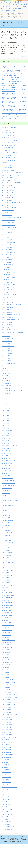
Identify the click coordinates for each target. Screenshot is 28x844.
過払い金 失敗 (5, 415)
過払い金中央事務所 (7, 540)
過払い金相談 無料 (6, 622)
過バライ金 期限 (6, 267)
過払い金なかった (6, 510)
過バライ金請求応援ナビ (8, 361)
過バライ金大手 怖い (7, 312)
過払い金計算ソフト (7, 645)
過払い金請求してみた (7, 727)
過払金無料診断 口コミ (8, 804)
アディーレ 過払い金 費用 (8, 135)
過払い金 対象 (5, 425)
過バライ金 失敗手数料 (8, 245)
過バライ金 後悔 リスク (8, 257)
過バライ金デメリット (7, 292)
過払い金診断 (5, 657)
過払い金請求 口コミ (7, 689)
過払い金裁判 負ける (7, 630)
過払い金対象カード (7, 575)
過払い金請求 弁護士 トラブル (9, 694)
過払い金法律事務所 (7, 602)
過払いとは (5, 370)
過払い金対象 (5, 572)
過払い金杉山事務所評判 (8, 595)
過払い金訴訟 (5, 655)
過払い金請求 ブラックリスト (9, 684)
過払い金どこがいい (7, 495)
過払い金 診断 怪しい (7, 443)
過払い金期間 (5, 587)
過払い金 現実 (5, 433)
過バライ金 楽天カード (8, 269)
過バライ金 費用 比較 (7, 282)
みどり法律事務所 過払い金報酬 (10, 147)
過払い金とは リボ (6, 503)
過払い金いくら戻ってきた (8, 460)
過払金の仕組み (6, 794)
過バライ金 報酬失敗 (7, 200)
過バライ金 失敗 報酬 (7, 230)
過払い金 (4, 395)
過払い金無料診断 (6, 610)
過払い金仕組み (6, 545)
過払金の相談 (5, 799)
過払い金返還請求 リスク (8, 752)
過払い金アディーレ (7, 458)
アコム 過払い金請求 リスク (9, 132)
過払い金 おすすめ (6, 400)
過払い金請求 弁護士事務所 (9, 702)
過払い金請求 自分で (7, 719)
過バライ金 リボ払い (7, 195)
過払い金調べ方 (6, 664)
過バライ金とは (6, 299)
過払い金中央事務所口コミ (8, 542)
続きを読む (24, 56)
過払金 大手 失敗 (6, 769)
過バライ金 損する (6, 262)
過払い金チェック (6, 490)
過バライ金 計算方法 (7, 274)
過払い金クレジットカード (8, 480)
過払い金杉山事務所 (7, 592)
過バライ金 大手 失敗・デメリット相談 (11, 202)
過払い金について (6, 513)
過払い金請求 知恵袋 (7, 717)
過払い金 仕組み (6, 408)
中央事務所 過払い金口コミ (9, 155)
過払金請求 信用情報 (7, 821)
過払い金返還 (5, 744)
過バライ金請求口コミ (7, 358)
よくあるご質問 (6, 150)
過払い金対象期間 (6, 577)
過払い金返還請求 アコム (8, 749)
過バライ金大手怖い (7, 322)
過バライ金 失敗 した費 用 (8, 222)
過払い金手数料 (6, 582)
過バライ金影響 (6, 336)
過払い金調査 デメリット (8, 669)
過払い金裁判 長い (6, 632)
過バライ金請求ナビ (7, 353)
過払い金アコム (6, 455)
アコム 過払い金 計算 (7, 130)
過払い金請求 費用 (6, 722)
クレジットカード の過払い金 (9, 140)
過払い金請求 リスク (7, 687)
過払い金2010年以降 (7, 450)
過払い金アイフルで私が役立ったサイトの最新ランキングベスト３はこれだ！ (14, 35)
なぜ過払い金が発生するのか (9, 142)
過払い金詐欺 (5, 660)
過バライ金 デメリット (8, 180)
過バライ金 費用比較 (7, 289)
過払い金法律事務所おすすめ (9, 605)
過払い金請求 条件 (6, 712)
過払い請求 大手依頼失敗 (8, 385)
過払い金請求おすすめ (7, 724)
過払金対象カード (6, 802)
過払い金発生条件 (6, 617)
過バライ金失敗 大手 (7, 324)
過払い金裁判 (5, 627)
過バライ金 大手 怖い (8, 210)
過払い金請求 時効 (6, 709)
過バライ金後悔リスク (7, 338)
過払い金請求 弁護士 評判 (8, 699)
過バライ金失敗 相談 (7, 327)
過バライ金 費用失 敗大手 (8, 287)
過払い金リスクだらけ (7, 532)
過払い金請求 (5, 672)
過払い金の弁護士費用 (7, 520)
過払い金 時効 (5, 428)
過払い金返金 (5, 759)
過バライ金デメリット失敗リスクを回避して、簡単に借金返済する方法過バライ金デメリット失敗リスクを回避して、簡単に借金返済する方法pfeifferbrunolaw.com (14, 6)
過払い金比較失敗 (6, 600)
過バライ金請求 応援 (7, 351)
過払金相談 (5, 807)
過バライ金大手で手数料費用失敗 (10, 319)
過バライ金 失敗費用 (7, 247)
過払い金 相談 (5, 435)
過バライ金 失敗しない (8, 235)
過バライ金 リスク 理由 (8, 190)
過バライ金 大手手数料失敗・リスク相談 (12, 217)
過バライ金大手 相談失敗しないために (11, 314)
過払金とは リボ (6, 789)
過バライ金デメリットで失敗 (9, 294)
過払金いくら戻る (6, 777)
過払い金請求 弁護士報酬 (8, 704)
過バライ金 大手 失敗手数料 (9, 207)
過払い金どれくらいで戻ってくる (10, 508)
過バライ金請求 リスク (8, 346)
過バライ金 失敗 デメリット (9, 227)
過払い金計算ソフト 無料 (8, 647)
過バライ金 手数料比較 (8, 259)
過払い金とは (5, 498)
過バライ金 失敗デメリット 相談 (10, 237)
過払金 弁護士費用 (6, 772)
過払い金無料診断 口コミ (8, 615)
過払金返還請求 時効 (7, 829)
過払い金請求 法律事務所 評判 (9, 714)
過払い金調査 (5, 667)
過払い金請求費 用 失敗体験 (9, 737)
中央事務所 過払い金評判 (8, 160)
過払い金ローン (6, 537)
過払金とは (5, 784)
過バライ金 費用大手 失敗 (8, 284)
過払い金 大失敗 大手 (7, 410)
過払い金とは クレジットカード (10, 500)
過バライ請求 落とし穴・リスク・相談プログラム (14, 172)
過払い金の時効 (6, 522)
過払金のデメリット (7, 792)
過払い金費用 (5, 739)
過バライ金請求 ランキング (9, 343)
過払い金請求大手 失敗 (8, 734)
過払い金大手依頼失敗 (7, 570)
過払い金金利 (5, 762)
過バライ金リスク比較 (7, 307)
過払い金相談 (5, 620)
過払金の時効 (5, 797)
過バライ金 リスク (7, 185)
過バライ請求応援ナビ (7, 177)
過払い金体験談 (6, 547)
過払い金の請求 (6, 525)
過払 (3, 366)
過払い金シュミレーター (8, 485)
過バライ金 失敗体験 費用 (8, 242)
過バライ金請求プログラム (8, 356)
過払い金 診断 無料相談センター (10, 445)
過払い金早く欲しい (7, 585)
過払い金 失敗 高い (7, 423)
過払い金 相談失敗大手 (8, 438)
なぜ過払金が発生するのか (8, 145)
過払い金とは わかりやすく (9, 505)
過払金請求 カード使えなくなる (10, 814)
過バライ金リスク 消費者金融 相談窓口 (12, 304)
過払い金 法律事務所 (7, 430)
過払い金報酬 (5, 567)
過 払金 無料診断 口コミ (8, 170)
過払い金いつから (6, 465)
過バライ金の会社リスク (8, 302)
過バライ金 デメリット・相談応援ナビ (11, 182)
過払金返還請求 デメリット (9, 824)
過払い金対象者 (6, 580)
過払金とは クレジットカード (9, 787)
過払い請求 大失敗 (6, 383)
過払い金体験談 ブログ (8, 550)
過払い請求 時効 (6, 388)
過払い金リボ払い (6, 535)
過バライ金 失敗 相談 (7, 232)
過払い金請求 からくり (8, 674)
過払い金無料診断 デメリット (9, 612)
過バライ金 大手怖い (7, 215)
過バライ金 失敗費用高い (8, 252)
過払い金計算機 (6, 652)
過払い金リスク (6, 530)
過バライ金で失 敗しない (8, 297)
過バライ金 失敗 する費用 (8, 225)
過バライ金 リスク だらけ (8, 187)
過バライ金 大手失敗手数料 (9, 212)
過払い (4, 368)
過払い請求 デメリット (8, 378)
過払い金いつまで (6, 468)
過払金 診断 (5, 774)
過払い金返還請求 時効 (8, 757)
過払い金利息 (5, 557)
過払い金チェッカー (7, 488)
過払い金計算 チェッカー (8, 640)
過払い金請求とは (6, 732)
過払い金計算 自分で (7, 642)
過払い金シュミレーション (8, 483)
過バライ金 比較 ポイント (8, 272)
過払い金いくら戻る (7, 463)
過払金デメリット (6, 782)
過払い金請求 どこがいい (8, 682)
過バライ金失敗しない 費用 (9, 329)
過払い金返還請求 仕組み (8, 754)
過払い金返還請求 (6, 747)
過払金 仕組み (5, 767)
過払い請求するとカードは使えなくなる (12, 390)
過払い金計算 (5, 637)
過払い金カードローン (7, 478)
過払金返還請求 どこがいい (9, 826)
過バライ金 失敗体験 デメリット (10, 240)
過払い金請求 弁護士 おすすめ (9, 692)
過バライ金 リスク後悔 (8, 192)
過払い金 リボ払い (6, 405)
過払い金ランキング (7, 527)
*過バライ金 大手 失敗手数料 (9, 127)
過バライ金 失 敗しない (8, 220)
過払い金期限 (5, 590)
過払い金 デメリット (7, 403)
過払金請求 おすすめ (7, 811)
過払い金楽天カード (7, 597)
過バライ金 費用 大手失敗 (8, 279)
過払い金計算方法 (6, 650)
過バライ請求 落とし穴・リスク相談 (11, 175)
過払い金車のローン (7, 742)
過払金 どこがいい (6, 764)
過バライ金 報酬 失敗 (7, 197)
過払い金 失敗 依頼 (7, 420)
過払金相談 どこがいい (8, 809)
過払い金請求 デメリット (8, 677)
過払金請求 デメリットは (8, 816)
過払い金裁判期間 (6, 635)
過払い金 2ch (5, 398)
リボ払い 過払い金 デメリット (9, 152)
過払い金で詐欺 (6, 493)
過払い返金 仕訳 (6, 393)
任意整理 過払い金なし (8, 165)
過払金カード (5, 779)
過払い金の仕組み (6, 517)
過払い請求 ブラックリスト (9, 380)
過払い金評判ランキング (8, 662)
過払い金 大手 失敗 (7, 413)
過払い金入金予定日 (7, 555)
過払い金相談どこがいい (8, 625)
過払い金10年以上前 (7, 448)
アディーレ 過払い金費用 (8, 137)
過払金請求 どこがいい (8, 819)
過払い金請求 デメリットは (9, 679)
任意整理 (4, 162)
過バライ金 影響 (6, 254)
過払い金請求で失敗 (7, 729)
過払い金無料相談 (6, 607)
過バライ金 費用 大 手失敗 (8, 277)
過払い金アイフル (13, 42)
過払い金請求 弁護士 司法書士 (9, 697)
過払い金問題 (5, 565)
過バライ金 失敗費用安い (8, 249)
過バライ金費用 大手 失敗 (8, 363)
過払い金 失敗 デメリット (8, 418)
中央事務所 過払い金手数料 (9, 157)
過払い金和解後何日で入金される (10, 562)
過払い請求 (5, 375)
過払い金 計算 (5, 440)
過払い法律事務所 (6, 373)
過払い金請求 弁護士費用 (8, 707)
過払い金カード (6, 475)
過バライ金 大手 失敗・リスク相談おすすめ (13, 205)
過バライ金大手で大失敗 (8, 317)
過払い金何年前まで (7, 552)
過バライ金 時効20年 (7, 264)
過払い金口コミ (6, 560)
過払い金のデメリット (7, 515)
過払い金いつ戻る (6, 470)
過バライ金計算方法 (7, 341)
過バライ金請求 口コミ (8, 348)
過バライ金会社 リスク (8, 309)
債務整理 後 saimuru (7, 167)
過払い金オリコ (6, 473)
